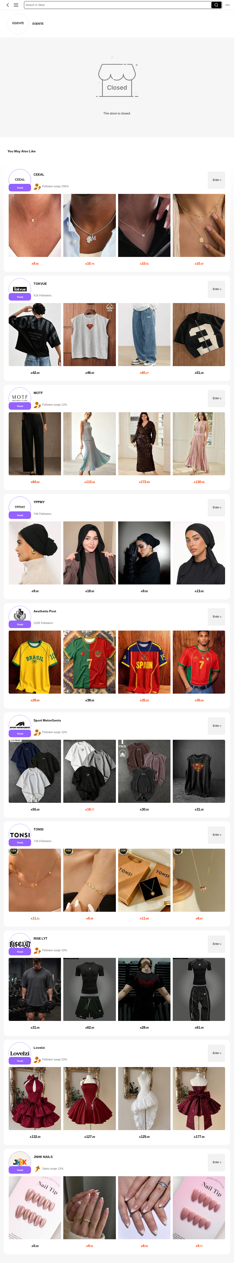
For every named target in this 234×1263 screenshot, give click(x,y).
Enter (216, 180)
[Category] (16, 5)
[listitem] (117, 219)
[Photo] (20, 180)
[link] (18, 23)
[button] (8, 5)
